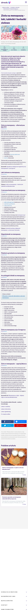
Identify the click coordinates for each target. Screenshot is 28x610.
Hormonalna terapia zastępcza (9, 73)
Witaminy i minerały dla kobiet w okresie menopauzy (13, 296)
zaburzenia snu (8, 205)
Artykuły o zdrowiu (15, 7)
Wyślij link (21, 425)
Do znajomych (21, 421)
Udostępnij (8, 421)
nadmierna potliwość (9, 204)
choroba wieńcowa (15, 154)
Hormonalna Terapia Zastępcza (10, 8)
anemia (6, 158)
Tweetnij (9, 425)
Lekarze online (5, 7)
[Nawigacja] (25, 2)
